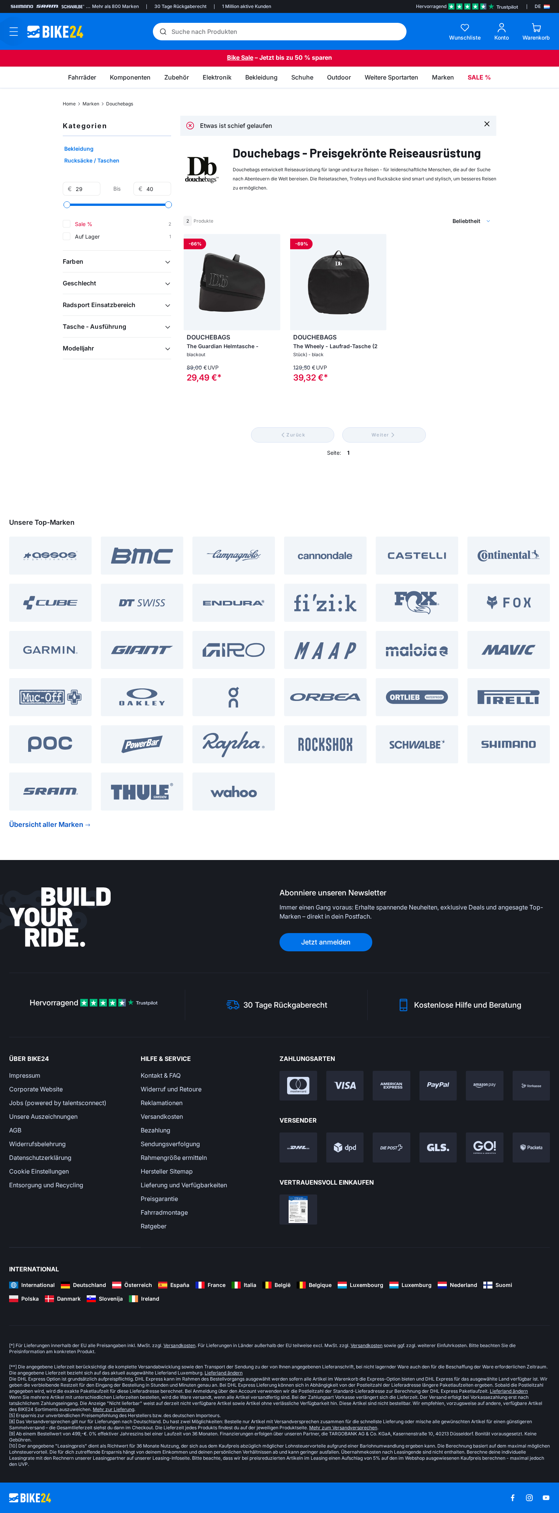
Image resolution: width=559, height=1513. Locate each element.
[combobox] (431, 221)
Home (69, 104)
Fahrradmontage (164, 1212)
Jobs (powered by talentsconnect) (57, 1103)
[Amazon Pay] (484, 1086)
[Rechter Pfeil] (272, 282)
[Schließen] (487, 123)
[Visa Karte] (345, 1086)
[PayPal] (438, 1086)
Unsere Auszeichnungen (43, 1116)
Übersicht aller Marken (46, 824)
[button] (117, 261)
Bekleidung (79, 148)
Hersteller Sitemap (167, 1171)
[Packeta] (531, 1147)
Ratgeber (154, 1226)
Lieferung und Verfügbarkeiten (184, 1185)
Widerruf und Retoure (171, 1089)
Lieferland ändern (224, 1373)
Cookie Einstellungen (39, 1171)
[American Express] (391, 1086)
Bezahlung (155, 1130)
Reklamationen (162, 1103)
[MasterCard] (298, 1086)
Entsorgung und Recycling (46, 1185)
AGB (15, 1130)
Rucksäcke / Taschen (91, 160)
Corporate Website (36, 1089)
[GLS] (438, 1147)
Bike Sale (240, 57)
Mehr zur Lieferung (113, 1409)
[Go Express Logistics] (484, 1147)
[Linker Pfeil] (191, 282)
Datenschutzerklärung (40, 1157)
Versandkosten (162, 1116)
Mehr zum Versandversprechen (343, 1427)
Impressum (24, 1075)
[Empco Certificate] (298, 1209)
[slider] (67, 204)
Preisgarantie (159, 1198)
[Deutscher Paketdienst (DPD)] (345, 1147)
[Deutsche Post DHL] (298, 1147)
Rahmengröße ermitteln (174, 1157)
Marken (91, 104)
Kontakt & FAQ (161, 1075)
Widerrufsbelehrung (37, 1144)
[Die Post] (391, 1147)
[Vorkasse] (531, 1086)
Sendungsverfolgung (170, 1144)
